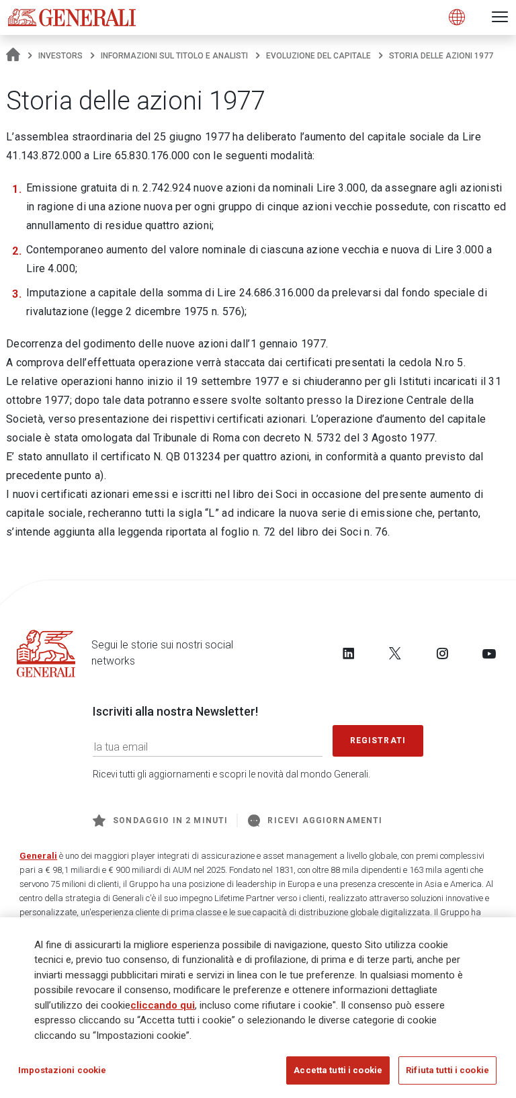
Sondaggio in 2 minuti (170, 820)
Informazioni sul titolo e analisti (174, 55)
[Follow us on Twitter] (395, 653)
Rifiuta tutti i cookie (447, 1070)
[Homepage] (13, 56)
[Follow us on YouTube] (489, 653)
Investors (60, 55)
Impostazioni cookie (62, 1070)
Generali (38, 856)
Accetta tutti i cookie (338, 1070)
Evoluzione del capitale (318, 55)
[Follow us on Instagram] (442, 653)
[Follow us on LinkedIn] (349, 653)
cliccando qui (162, 1005)
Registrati (378, 740)
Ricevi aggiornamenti (324, 820)
